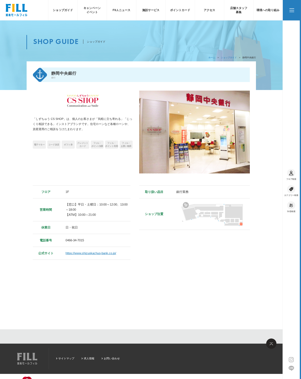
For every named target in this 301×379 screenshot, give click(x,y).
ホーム (211, 57)
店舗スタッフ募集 (238, 10)
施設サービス (151, 10)
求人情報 (89, 358)
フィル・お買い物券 (126, 144)
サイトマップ (66, 358)
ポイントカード (180, 10)
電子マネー (39, 144)
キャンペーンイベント (92, 10)
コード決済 (53, 144)
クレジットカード (82, 144)
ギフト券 (68, 144)
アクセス (209, 10)
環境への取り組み (268, 10)
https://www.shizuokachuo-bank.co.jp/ (91, 253)
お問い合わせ (112, 358)
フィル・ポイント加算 (97, 144)
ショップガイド (63, 10)
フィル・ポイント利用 (111, 144)
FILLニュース (121, 10)
